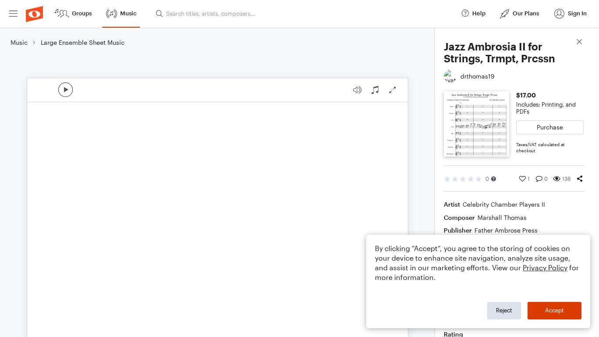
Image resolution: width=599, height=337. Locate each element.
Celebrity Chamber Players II (504, 204)
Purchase (550, 127)
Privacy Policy (545, 267)
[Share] (580, 179)
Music (19, 42)
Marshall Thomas (502, 217)
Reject (504, 310)
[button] (493, 179)
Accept (554, 310)
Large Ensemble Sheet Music (83, 42)
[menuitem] (13, 14)
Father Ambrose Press (506, 230)
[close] (579, 43)
